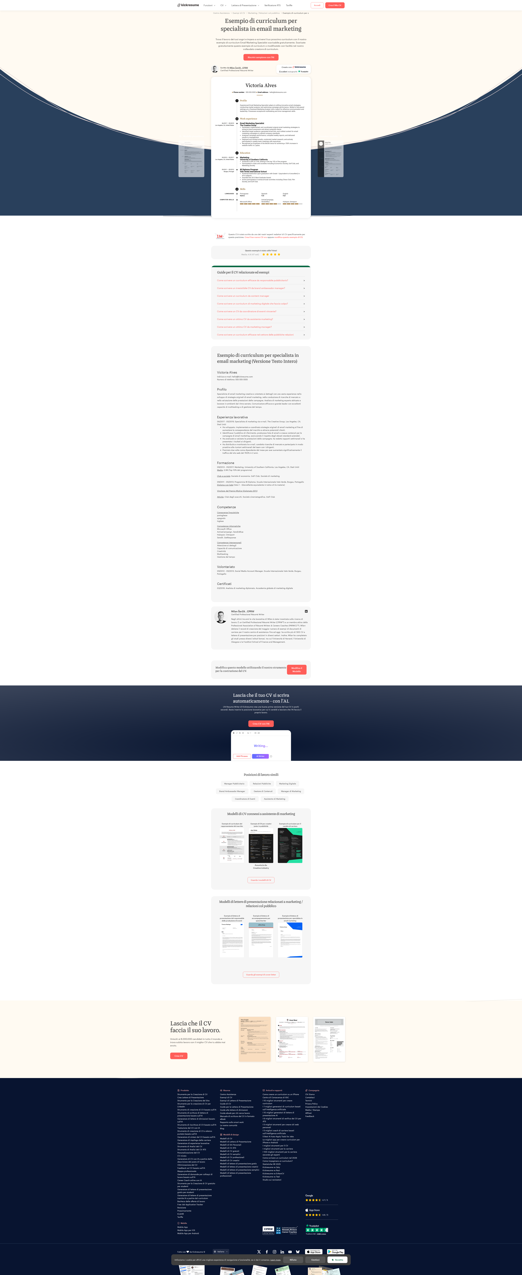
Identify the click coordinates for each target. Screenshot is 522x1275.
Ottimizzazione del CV (187, 1165)
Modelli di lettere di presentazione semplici (239, 1170)
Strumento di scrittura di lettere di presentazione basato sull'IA (192, 1114)
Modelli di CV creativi (229, 1160)
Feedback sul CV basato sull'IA (191, 1168)
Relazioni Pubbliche (262, 783)
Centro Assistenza (228, 1094)
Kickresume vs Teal (271, 1176)
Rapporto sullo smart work (232, 1122)
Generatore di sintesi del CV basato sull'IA (196, 1137)
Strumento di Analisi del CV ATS (191, 1149)
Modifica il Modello (296, 670)
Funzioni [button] (208, 5)
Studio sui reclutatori (272, 1180)
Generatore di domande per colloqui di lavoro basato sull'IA (194, 1175)
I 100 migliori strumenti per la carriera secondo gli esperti (280, 1153)
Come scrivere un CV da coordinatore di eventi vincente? (246, 311)
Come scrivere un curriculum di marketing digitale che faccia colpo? (252, 303)
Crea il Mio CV (335, 5)
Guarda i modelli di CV (261, 880)
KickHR (180, 1214)
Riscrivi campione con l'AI (261, 57)
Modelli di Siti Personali (230, 1145)
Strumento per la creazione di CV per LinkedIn (194, 1105)
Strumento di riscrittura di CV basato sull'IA (196, 1125)
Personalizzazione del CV (188, 1152)
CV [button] (221, 5)
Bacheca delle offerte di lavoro (191, 1201)
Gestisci (315, 1259)
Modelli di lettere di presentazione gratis (238, 1163)
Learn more (275, 1260)
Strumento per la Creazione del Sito (193, 1100)
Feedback (309, 1116)
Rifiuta (293, 1259)
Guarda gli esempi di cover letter (261, 974)
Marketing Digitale (287, 783)
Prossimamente (184, 1211)
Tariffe (289, 5)
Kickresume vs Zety (271, 1167)
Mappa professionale (186, 1171)
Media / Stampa (312, 1110)
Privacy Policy (311, 1104)
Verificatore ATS (272, 5)
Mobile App (182, 1227)
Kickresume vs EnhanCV (273, 1173)
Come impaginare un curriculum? (278, 1161)
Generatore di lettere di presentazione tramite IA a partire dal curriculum (194, 1196)
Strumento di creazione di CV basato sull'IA (196, 1110)
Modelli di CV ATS (228, 1148)
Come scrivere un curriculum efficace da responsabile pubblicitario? (252, 280)
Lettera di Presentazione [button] (244, 5)
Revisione (181, 1207)
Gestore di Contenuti (263, 791)
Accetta (339, 1259)
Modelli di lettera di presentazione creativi (239, 1166)
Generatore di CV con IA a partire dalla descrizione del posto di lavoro (194, 1160)
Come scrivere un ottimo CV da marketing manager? (244, 327)
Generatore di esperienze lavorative (193, 1143)
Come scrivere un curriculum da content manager (243, 296)
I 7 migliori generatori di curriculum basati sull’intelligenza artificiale (282, 1108)
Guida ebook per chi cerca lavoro (235, 1113)
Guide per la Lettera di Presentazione (236, 1107)
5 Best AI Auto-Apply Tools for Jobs (278, 1136)
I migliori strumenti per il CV (275, 1145)
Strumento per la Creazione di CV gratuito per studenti (196, 1184)
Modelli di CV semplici (230, 1154)
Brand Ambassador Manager (232, 791)
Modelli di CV (226, 1138)
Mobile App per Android (188, 1233)
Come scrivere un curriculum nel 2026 (280, 1158)
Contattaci (310, 1097)
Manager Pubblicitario (234, 783)
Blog (222, 1128)
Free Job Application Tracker (190, 1204)
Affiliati (308, 1113)
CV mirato (181, 1156)
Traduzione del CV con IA (188, 1128)
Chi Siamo (310, 1094)
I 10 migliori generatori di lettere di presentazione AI (278, 1114)
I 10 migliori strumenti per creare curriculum (277, 1102)
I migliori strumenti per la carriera (278, 1149)
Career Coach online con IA (189, 1180)
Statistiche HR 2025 (272, 1164)
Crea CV (179, 1055)
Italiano (220, 1251)
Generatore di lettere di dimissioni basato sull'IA (196, 1120)
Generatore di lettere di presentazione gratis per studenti (194, 1190)
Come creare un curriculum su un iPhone (281, 1094)
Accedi (317, 5)
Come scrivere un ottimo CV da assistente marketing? (245, 319)
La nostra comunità (228, 1125)
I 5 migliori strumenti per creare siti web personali (281, 1125)
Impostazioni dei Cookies (316, 1107)
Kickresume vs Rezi (271, 1170)
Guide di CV (225, 1104)
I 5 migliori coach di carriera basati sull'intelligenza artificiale (278, 1131)
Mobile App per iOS (186, 1230)
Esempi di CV (226, 1097)
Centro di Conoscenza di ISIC (276, 1097)
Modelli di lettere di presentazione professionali (235, 1174)
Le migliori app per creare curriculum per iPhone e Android (281, 1141)
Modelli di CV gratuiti (229, 1151)
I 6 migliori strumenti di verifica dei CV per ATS (282, 1120)
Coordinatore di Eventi (245, 799)
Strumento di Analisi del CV (189, 1146)
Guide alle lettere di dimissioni (234, 1110)
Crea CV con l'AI (261, 723)
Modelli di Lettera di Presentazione (235, 1141)
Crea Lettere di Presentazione (190, 1097)
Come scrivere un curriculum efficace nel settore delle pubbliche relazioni (255, 334)
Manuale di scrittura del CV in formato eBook (237, 1117)
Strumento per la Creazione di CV (192, 1094)
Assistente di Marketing (274, 799)
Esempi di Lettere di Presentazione (235, 1100)
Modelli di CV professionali (232, 1157)
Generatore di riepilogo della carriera (194, 1140)
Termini (308, 1100)
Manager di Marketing (291, 791)
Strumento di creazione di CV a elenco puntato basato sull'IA (194, 1132)
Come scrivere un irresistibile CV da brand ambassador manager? (251, 288)
